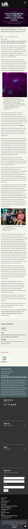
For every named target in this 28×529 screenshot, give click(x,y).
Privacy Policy (4, 502)
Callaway (11, 55)
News (6, 27)
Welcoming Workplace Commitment (9, 506)
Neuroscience (4, 361)
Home (2, 27)
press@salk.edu (5, 375)
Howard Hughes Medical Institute (8, 313)
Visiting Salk (4, 497)
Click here (5, 107)
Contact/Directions (5, 501)
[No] (26, 524)
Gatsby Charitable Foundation (13, 311)
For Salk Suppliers (5, 509)
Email (7, 484)
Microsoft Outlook (5, 512)
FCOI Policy (3, 504)
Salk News (10, 27)
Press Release (17, 27)
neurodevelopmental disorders (17, 70)
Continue (14, 527)
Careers (2, 499)
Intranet (3, 514)
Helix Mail (3, 511)
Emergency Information (6, 507)
